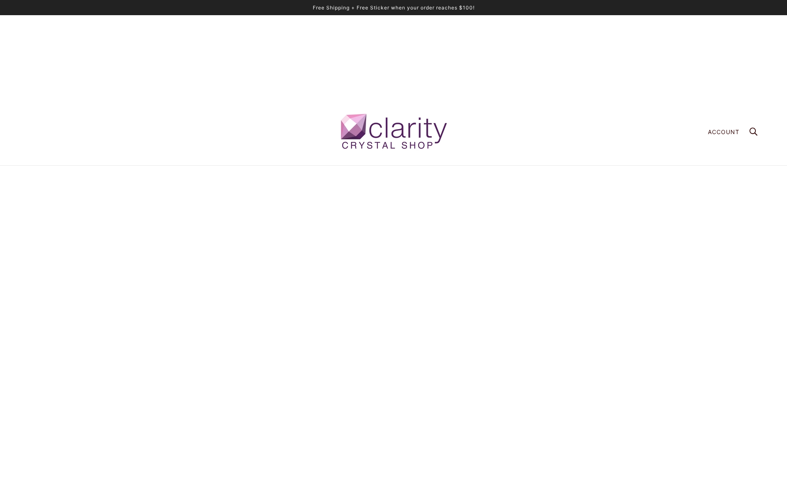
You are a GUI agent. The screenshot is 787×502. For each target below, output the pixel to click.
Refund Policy (532, 407)
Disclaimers (529, 424)
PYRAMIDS (528, 373)
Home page (373, 259)
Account (723, 131)
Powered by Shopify (393, 473)
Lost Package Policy (541, 398)
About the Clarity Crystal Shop (554, 355)
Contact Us (529, 441)
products (458, 259)
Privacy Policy (533, 433)
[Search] (753, 132)
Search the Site (534, 390)
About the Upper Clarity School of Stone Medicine (580, 364)
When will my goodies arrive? (552, 381)
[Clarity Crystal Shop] (393, 131)
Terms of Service (536, 416)
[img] (29, 420)
